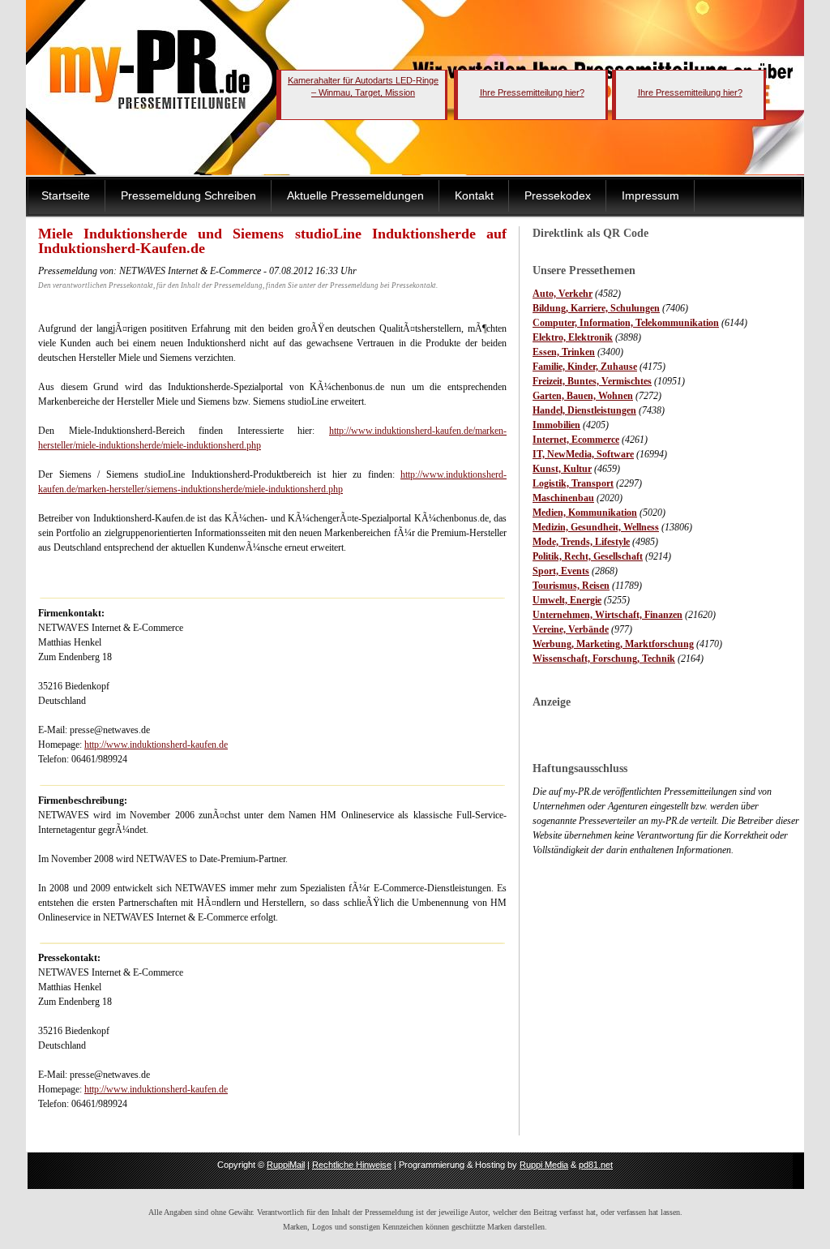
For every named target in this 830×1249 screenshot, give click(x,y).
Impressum (650, 195)
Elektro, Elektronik (573, 337)
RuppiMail (286, 1165)
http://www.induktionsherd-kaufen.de (156, 744)
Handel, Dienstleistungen (584, 410)
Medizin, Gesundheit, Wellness (596, 527)
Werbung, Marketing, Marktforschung (613, 644)
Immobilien (556, 425)
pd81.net (596, 1165)
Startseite (65, 195)
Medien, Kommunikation (585, 512)
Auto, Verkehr (563, 293)
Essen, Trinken (564, 352)
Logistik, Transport (573, 483)
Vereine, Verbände (571, 629)
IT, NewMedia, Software (583, 454)
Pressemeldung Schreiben (188, 195)
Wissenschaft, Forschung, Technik (604, 658)
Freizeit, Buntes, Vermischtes (592, 381)
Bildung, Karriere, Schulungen (596, 308)
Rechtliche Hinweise (351, 1165)
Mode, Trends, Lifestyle (581, 541)
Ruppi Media (544, 1165)
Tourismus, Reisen (571, 585)
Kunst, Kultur (562, 468)
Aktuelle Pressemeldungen (355, 195)
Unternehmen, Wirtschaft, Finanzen (607, 614)
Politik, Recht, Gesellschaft (588, 556)
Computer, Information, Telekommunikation (626, 322)
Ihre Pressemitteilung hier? (532, 92)
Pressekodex (557, 195)
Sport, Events (561, 571)
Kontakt (474, 195)
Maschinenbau (563, 498)
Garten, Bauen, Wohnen (583, 395)
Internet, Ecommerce (576, 439)
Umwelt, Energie (567, 600)
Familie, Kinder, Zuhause (585, 366)
